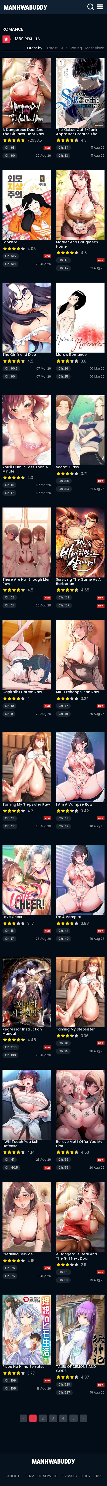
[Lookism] (26, 205)
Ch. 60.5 (11, 368)
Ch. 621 (10, 264)
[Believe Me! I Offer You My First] (80, 1105)
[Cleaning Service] (26, 1217)
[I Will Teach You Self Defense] (26, 1105)
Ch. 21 (9, 605)
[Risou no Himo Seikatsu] (26, 1330)
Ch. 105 (10, 1388)
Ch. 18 (9, 485)
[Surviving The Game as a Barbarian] (80, 542)
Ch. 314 (63, 489)
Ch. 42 (63, 268)
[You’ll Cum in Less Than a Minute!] (26, 430)
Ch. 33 (63, 155)
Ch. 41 (63, 931)
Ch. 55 (63, 1167)
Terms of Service (41, 1476)
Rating (76, 47)
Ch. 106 (10, 1380)
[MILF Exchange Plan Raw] (80, 655)
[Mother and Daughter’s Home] (80, 205)
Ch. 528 (64, 1384)
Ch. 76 (10, 1268)
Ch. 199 (10, 1055)
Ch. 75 (10, 1276)
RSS (99, 1476)
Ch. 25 (63, 376)
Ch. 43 (63, 260)
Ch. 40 (63, 939)
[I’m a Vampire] (80, 880)
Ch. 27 (10, 826)
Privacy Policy (76, 1476)
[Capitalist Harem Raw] (26, 655)
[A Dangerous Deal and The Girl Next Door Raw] (26, 93)
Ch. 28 (9, 818)
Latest (52, 47)
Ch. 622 (10, 256)
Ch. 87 (63, 706)
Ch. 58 (63, 1280)
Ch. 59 (63, 1272)
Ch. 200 (11, 1047)
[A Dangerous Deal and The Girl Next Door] (80, 1217)
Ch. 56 (63, 1159)
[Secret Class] (80, 430)
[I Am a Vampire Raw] (80, 767)
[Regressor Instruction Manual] (26, 992)
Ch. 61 (9, 147)
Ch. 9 (9, 714)
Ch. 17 (9, 493)
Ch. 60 (10, 155)
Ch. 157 (63, 605)
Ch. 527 (64, 1392)
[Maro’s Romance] (80, 318)
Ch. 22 (9, 597)
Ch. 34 (63, 147)
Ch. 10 (9, 706)
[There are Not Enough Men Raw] (26, 542)
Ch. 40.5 (11, 1167)
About (13, 1476)
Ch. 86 (63, 714)
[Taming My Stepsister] (80, 992)
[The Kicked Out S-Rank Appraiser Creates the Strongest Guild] (80, 93)
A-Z (64, 47)
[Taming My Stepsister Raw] (26, 767)
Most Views (95, 47)
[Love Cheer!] (26, 880)
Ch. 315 (63, 481)
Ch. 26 (63, 368)
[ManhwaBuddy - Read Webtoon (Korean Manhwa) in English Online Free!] (25, 7)
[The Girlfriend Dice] (26, 318)
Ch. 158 (63, 597)
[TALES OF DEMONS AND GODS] (80, 1330)
